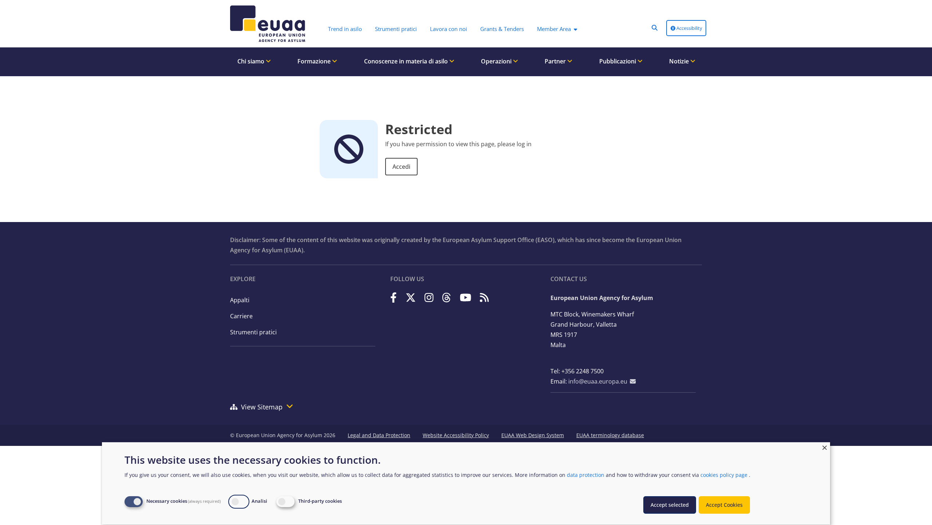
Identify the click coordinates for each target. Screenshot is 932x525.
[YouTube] (465, 297)
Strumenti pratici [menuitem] (396, 28)
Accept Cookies (724, 504)
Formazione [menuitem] (314, 61)
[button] (654, 28)
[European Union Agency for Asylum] (265, 23)
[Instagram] (429, 297)
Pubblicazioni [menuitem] (618, 61)
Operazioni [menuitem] (497, 61)
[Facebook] (393, 297)
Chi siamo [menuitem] (251, 61)
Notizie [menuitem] (679, 61)
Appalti (239, 300)
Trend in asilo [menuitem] (345, 28)
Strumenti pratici (253, 332)
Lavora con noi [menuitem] (448, 28)
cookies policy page (723, 474)
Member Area (554, 28)
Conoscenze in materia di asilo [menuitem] (406, 61)
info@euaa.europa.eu (597, 381)
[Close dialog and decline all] (824, 446)
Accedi (401, 167)
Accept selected (670, 504)
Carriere (241, 316)
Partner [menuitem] (556, 61)
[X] (411, 297)
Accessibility (688, 28)
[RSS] (484, 297)
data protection (585, 474)
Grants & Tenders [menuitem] (502, 28)
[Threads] (446, 297)
